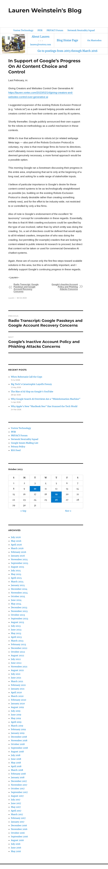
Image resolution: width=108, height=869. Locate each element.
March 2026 (17, 548)
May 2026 (16, 541)
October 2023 (18, 615)
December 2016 (19, 825)
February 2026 (18, 552)
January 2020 (18, 703)
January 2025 (18, 585)
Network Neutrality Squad (81, 30)
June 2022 (16, 663)
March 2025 (17, 581)
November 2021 (19, 666)
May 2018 (16, 762)
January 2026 (18, 555)
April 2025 (16, 578)
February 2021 (18, 685)
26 (56, 499)
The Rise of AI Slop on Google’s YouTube (32, 391)
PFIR (40, 30)
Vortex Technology (23, 30)
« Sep (23, 511)
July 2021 (15, 674)
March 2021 (17, 681)
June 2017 (16, 803)
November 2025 (19, 559)
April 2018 (16, 766)
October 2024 (18, 596)
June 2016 (16, 847)
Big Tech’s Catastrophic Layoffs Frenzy (31, 384)
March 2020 (17, 696)
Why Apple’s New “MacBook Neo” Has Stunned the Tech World (44, 406)
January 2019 (17, 733)
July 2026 (16, 537)
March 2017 (17, 814)
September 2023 (19, 618)
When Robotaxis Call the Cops (26, 376)
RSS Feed (16, 450)
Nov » (68, 511)
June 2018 (16, 759)
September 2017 (19, 792)
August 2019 (17, 707)
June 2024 (16, 600)
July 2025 (16, 570)
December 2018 (19, 736)
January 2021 (17, 688)
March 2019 (17, 725)
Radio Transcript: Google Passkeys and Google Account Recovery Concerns (26, 288)
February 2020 (18, 699)
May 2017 (16, 807)
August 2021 (17, 670)
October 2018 (18, 744)
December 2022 (19, 648)
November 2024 (19, 592)
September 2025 (19, 563)
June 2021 (16, 677)
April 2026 (16, 544)
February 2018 (18, 773)
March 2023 (17, 640)
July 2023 (16, 626)
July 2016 (15, 844)
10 (35, 488)
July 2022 (16, 659)
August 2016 (17, 840)
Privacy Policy (18, 446)
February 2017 (18, 818)
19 (56, 494)
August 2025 (17, 566)
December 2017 (19, 781)
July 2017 (15, 799)
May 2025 (16, 574)
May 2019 (16, 718)
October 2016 (18, 833)
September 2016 (19, 836)
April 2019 (16, 722)
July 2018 (15, 755)
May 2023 (16, 633)
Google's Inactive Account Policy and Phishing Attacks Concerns (65, 286)
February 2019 (18, 729)
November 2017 (19, 784)
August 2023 (17, 622)
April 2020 (16, 692)
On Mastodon (94, 40)
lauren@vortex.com (40, 44)
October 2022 (18, 651)
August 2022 (17, 655)
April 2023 (16, 637)
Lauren (11, 298)
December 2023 (19, 607)
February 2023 (18, 644)
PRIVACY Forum (55, 30)
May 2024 (16, 603)
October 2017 (17, 788)
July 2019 (15, 711)
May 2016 (16, 851)
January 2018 (17, 777)
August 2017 (17, 796)
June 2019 (16, 714)
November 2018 (19, 740)
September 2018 (19, 748)
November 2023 (19, 611)
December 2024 (19, 589)
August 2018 (17, 751)
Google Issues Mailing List (24, 443)
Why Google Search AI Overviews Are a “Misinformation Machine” (45, 399)
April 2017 (16, 810)
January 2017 (17, 821)
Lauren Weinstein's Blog (45, 10)
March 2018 (17, 770)
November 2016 (19, 829)
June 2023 (16, 629)
